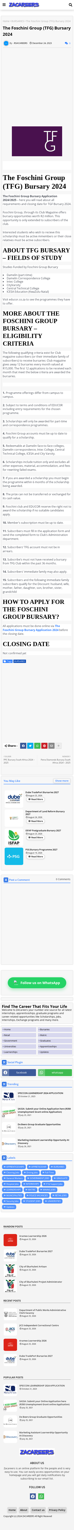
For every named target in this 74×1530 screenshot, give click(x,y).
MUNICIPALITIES (14, 1195)
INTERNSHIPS (32, 1183)
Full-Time (49, 1172)
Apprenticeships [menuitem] (48, 1046)
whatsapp (57, 1072)
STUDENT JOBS (33, 1201)
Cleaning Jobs (12, 1172)
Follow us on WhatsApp (40, 982)
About (23, 1510)
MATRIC (32, 1189)
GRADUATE (61, 1178)
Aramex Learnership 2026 (32, 1236)
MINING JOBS (49, 1189)
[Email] (51, 746)
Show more (61, 780)
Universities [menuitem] (10, 1046)
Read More (37, 799)
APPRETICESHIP (38, 1166)
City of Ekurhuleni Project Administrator (40, 1282)
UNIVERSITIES (54, 1201)
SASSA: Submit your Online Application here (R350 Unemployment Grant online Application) (44, 1110)
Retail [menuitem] (7, 1035)
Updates (10, 1206)
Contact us (38, 1510)
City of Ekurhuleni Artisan (33, 1266)
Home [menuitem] (7, 1029)
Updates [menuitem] (44, 1052)
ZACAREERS (28, 1516)
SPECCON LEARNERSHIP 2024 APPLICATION (40, 1093)
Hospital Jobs (12, 1183)
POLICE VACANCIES (38, 1195)
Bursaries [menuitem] (45, 1029)
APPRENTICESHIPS (15, 1166)
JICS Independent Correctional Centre (39, 1325)
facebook (21, 1072)
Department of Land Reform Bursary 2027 (45, 813)
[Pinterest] (44, 746)
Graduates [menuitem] (45, 1040)
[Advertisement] (37, 85)
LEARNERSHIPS (13, 1189)
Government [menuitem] (10, 1040)
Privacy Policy (57, 1510)
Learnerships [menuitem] (10, 1052)
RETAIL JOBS (61, 1195)
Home (6, 21)
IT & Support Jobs (54, 1183)
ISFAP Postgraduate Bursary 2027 (43, 830)
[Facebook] (23, 746)
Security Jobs (12, 1201)
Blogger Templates (34, 1519)
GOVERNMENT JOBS (39, 1178)
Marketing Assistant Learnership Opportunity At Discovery (43, 1141)
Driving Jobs (32, 1172)
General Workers (14, 1178)
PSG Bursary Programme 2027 (41, 849)
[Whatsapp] (37, 746)
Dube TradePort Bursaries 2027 (42, 792)
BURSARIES (17, 21)
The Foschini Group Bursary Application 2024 (31, 628)
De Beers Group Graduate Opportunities (39, 1124)
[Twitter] (30, 746)
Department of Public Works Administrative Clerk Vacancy (42, 1311)
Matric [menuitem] (43, 1035)
